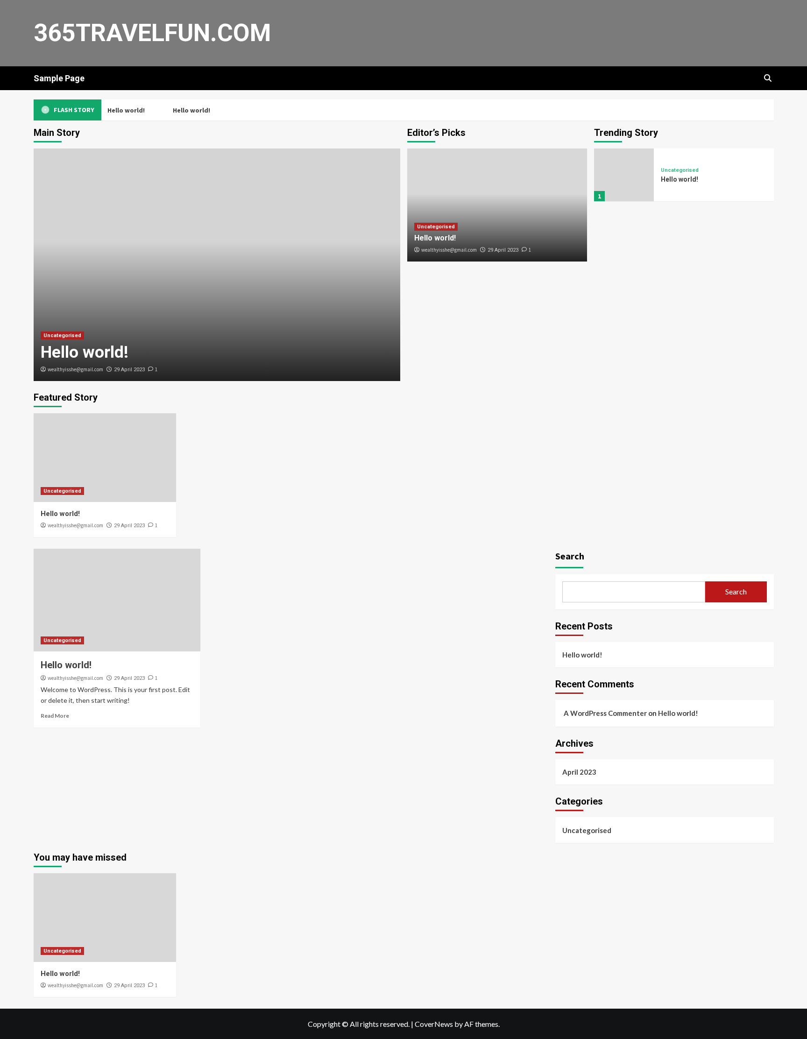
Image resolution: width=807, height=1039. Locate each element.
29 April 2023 (129, 370)
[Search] (768, 78)
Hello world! (125, 110)
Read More (55, 715)
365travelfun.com (152, 33)
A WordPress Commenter (605, 713)
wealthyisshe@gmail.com (75, 369)
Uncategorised (62, 335)
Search (569, 556)
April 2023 (579, 772)
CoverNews (434, 1023)
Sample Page (59, 78)
